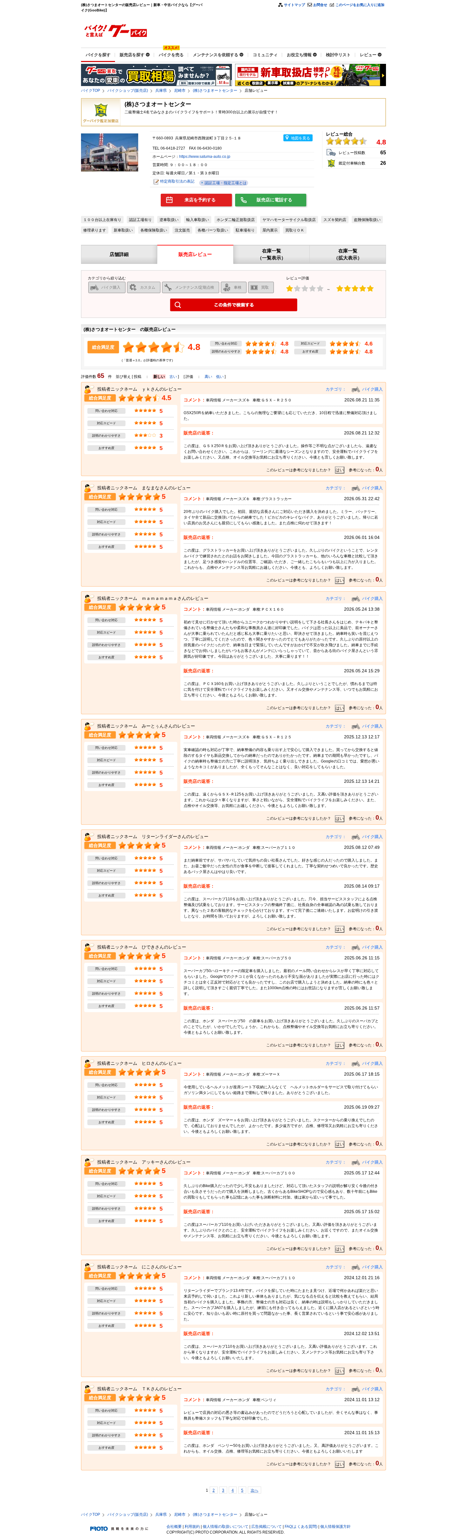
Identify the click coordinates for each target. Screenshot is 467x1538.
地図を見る (300, 138)
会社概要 (174, 1526)
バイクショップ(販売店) (127, 90)
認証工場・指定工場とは (225, 183)
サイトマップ (294, 5)
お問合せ (320, 5)
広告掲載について (266, 1526)
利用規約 (192, 1526)
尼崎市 (180, 90)
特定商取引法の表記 (177, 181)
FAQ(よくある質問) (301, 1526)
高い (208, 376)
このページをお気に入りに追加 (359, 5)
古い (173, 376)
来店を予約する (200, 199)
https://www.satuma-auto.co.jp (204, 156)
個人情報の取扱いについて (225, 1526)
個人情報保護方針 (335, 1526)
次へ (254, 1490)
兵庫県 (161, 90)
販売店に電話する (274, 199)
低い (220, 376)
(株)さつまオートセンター (215, 90)
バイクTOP (90, 90)
